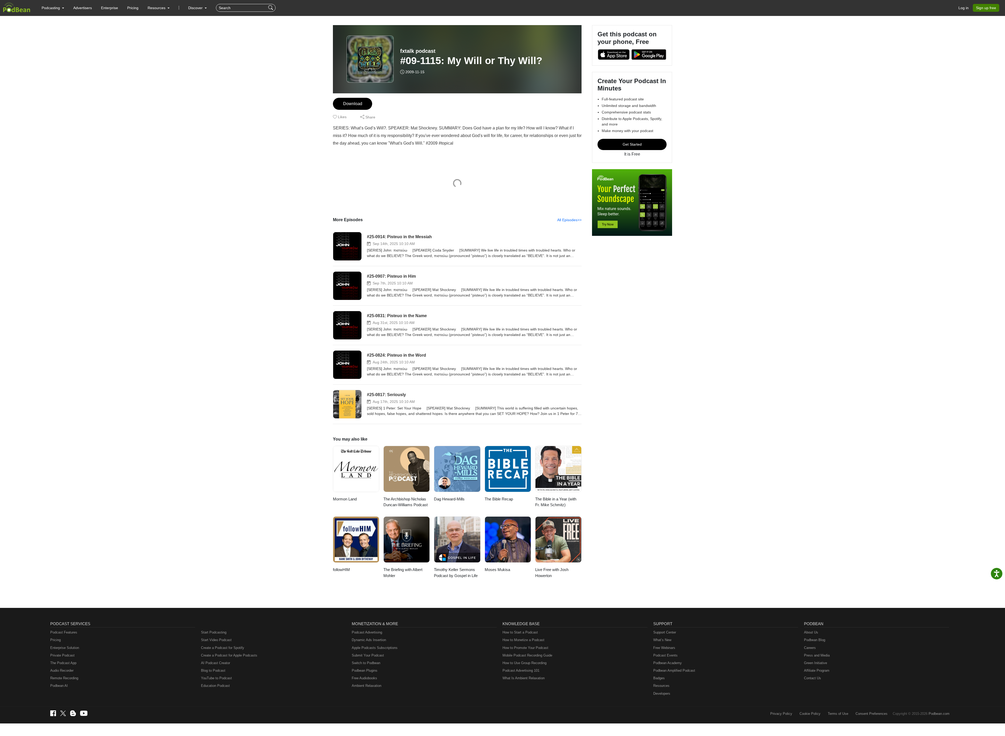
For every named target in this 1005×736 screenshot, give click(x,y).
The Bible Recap (499, 499)
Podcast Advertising (367, 632)
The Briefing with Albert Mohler (402, 572)
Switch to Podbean (366, 663)
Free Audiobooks (364, 678)
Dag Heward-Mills (449, 499)
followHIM (341, 569)
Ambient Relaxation (366, 686)
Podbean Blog (814, 640)
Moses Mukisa (497, 569)
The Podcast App (63, 663)
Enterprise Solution (64, 648)
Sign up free (986, 8)
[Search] (271, 8)
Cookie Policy (810, 714)
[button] (53, 8)
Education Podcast (215, 686)
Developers (661, 693)
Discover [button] (196, 8)
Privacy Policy (781, 714)
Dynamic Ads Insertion (369, 640)
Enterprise (109, 8)
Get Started (632, 144)
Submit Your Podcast (368, 655)
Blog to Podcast (213, 670)
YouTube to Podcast (216, 678)
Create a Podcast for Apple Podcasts (229, 655)
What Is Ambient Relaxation (523, 678)
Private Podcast (62, 655)
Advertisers (82, 8)
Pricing (132, 8)
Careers (810, 648)
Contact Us (812, 678)
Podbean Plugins (364, 670)
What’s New (662, 640)
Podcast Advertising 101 (520, 670)
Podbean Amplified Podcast (674, 670)
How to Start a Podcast (520, 632)
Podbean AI (59, 686)
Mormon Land (345, 499)
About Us (811, 632)
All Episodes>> (569, 220)
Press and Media (817, 655)
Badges (659, 678)
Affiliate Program (816, 670)
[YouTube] (83, 713)
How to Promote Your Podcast (525, 648)
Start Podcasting (213, 632)
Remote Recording (64, 678)
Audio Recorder (62, 670)
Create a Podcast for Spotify (222, 648)
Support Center (664, 632)
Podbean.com (939, 714)
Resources (661, 686)
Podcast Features (63, 632)
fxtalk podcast (418, 51)
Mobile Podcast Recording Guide (527, 655)
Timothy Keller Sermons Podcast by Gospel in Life (456, 572)
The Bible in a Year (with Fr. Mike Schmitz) (555, 502)
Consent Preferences (871, 714)
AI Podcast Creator (215, 663)
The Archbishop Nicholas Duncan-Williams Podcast (405, 502)
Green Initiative (815, 663)
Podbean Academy (667, 663)
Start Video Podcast (216, 640)
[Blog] (73, 713)
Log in (963, 8)
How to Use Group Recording (524, 663)
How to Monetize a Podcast (523, 640)
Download (352, 103)
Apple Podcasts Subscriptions (375, 648)
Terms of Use (838, 714)
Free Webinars (664, 648)
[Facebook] (53, 713)
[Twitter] (63, 713)
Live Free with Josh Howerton (551, 572)
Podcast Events (665, 655)
